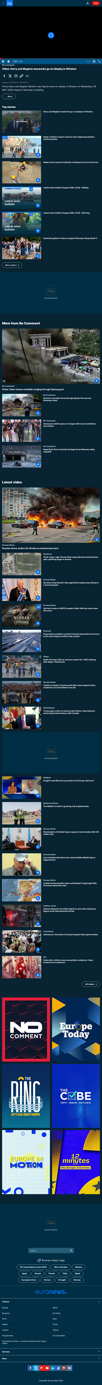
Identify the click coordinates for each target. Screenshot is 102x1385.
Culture (5, 1330)
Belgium (47, 777)
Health (5, 1324)
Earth (4, 1319)
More (4, 1358)
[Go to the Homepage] (9, 3)
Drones (47, 1280)
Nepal (46, 656)
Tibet (65, 1273)
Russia (38, 1273)
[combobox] (51, 1250)
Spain (24, 1273)
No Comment (8, 386)
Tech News (48, 931)
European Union (29, 1280)
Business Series (50, 803)
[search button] (71, 1250)
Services (6, 1352)
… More (8, 96)
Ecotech (47, 631)
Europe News (8, 545)
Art (44, 957)
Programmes (7, 1335)
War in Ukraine (60, 1267)
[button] (12, 265)
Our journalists (59, 1335)
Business (47, 554)
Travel (55, 1324)
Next (55, 1319)
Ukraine (78, 1267)
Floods (52, 1273)
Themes (5, 1301)
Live (96, 3)
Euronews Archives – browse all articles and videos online (24, 1342)
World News (48, 708)
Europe (5, 1307)
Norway (77, 1280)
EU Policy (57, 1313)
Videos (55, 1330)
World (55, 1307)
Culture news (49, 906)
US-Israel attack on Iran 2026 (33, 1267)
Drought (62, 1280)
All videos (89, 984)
